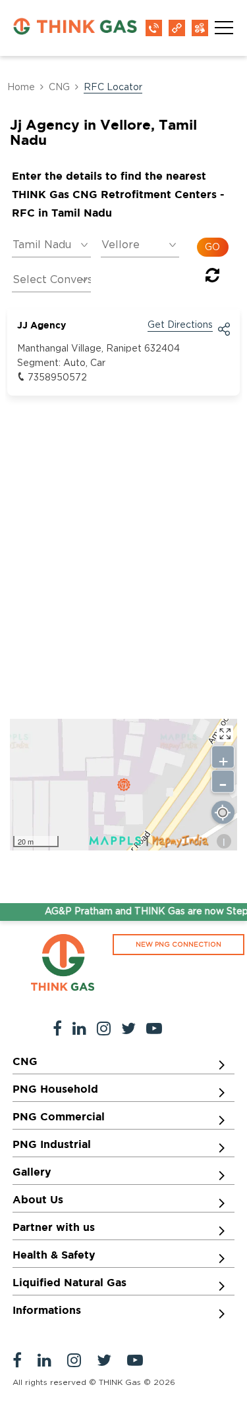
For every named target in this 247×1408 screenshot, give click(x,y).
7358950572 (57, 377)
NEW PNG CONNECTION (178, 944)
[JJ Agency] (123, 784)
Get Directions (180, 325)
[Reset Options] (212, 278)
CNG (59, 87)
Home (21, 87)
